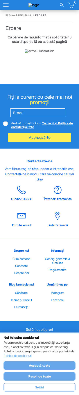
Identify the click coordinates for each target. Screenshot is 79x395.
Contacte (21, 266)
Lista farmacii (57, 225)
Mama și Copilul (21, 300)
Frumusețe (21, 307)
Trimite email (21, 225)
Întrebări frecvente (58, 199)
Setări (39, 387)
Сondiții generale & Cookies (57, 261)
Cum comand (21, 259)
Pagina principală (18, 15)
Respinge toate (39, 376)
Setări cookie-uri (39, 329)
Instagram (57, 293)
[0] (71, 4)
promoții (39, 102)
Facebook (57, 300)
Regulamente (57, 270)
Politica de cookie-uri (18, 356)
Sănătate (21, 293)
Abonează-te (39, 137)
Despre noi (21, 273)
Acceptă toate (39, 365)
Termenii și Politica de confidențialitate (42, 125)
